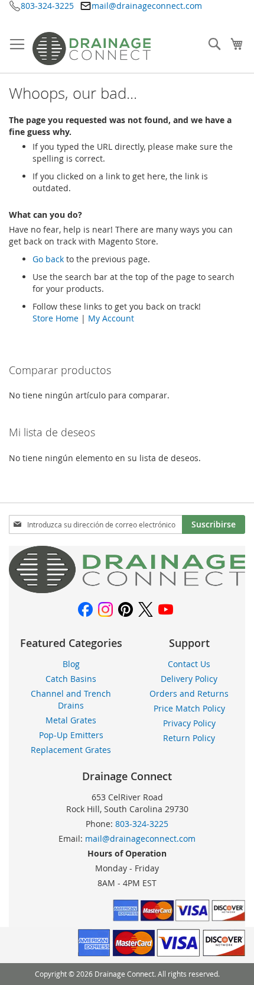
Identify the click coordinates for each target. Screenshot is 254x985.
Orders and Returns (189, 693)
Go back (48, 259)
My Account (111, 318)
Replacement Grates (71, 749)
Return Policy (189, 737)
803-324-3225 (47, 5)
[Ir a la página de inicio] (127, 589)
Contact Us (189, 663)
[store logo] (91, 48)
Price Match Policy (189, 708)
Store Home (55, 318)
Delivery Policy (189, 678)
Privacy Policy (189, 723)
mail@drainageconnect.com (147, 5)
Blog (71, 663)
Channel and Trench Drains (71, 699)
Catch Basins (70, 678)
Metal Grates (70, 720)
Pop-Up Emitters (71, 735)
